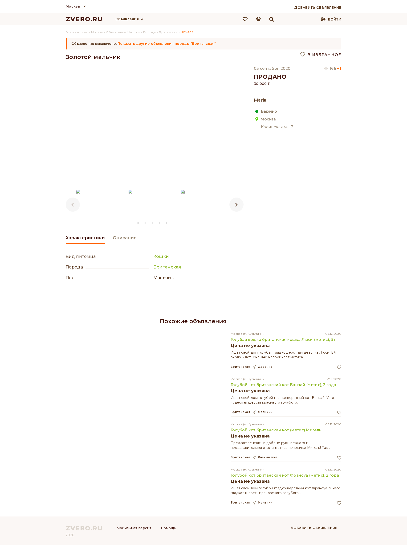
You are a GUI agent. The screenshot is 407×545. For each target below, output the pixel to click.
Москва (73, 6)
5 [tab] (166, 223)
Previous (73, 205)
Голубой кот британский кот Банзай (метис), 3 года (283, 385)
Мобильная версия (134, 528)
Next (236, 205)
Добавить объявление (314, 528)
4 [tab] (159, 223)
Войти (334, 19)
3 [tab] (152, 223)
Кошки (161, 256)
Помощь (168, 528)
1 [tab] (138, 223)
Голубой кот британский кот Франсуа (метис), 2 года (285, 475)
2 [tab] (145, 223)
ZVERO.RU (84, 19)
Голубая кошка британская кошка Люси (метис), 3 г (283, 339)
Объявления (127, 19)
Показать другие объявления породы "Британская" (167, 43)
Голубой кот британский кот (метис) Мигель (276, 430)
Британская (167, 267)
